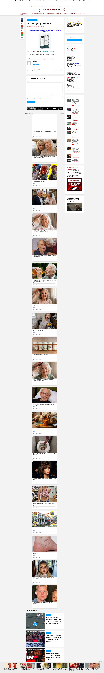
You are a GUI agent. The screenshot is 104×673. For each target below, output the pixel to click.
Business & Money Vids (71, 57)
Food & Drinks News (70, 71)
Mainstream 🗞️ (69, 23)
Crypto (69, 22)
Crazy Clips (75, 0)
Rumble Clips (78, 18)
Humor (65, 0)
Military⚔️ (71, 21)
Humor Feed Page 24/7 (71, 64)
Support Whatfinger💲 (71, 26)
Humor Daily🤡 (75, 24)
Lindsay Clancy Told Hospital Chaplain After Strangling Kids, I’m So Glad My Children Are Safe (75, 133)
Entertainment (50, 0)
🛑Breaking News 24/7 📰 (71, 18)
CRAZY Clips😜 (74, 20)
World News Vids (70, 55)
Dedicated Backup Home (71, 81)
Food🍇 (72, 25)
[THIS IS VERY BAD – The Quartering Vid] (69, 155)
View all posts (36, 64)
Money (70, 0)
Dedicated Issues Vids (71, 73)
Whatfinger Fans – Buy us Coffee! (72, 87)
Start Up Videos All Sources (71, 72)
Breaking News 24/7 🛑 (71, 48)
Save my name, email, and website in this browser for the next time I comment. (39, 98)
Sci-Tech (84, 0)
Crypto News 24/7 (70, 67)
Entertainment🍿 (76, 21)
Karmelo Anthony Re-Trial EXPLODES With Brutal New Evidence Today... (53, 656)
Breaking (31, 0)
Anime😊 (69, 25)
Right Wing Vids (69, 85)
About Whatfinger (70, 78)
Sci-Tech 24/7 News (70, 66)
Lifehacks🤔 (79, 23)
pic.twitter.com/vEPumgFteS (47, 51)
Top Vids (48, 650)
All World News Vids (70, 56)
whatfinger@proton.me (72, 77)
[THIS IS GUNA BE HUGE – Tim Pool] (69, 160)
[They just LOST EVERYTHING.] (69, 123)
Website (52, 94)
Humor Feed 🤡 (69, 24)
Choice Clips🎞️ (69, 20)
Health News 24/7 (70, 68)
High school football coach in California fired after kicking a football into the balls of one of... (54, 620)
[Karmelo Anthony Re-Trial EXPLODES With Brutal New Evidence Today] (35, 656)
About (89, 0)
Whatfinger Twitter (70, 80)
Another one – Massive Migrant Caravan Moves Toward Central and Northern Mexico (75, 110)
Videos (44, 0)
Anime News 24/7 (70, 69)
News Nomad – (73, 63)
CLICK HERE (31, 13)
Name (28, 94)
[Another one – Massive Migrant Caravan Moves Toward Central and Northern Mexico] (35, 638)
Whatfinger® (25, 0)
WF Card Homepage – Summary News (73, 74)
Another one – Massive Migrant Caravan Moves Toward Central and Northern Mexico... (54, 638)
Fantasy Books (69, 60)
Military (56, 0)
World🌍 (75, 22)
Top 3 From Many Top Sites (71, 86)
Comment (28, 81)
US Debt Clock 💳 (77, 25)
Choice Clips (69, 54)
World (80, 0)
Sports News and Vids (71, 58)
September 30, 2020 (50, 54)
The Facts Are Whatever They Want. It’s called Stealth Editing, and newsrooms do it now (76, 149)
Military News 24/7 (70, 51)
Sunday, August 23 (17, 0)
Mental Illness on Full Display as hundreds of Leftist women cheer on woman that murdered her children (76, 141)
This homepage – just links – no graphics (74, 65)
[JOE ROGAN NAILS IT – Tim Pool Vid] (69, 128)
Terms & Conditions (70, 79)
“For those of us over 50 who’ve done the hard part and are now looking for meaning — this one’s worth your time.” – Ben (74, 90)
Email (40, 94)
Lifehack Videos (70, 59)
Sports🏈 (72, 22)
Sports (61, 0)
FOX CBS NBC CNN (70, 50)
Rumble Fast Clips (38, 0)
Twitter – (73, 23)
